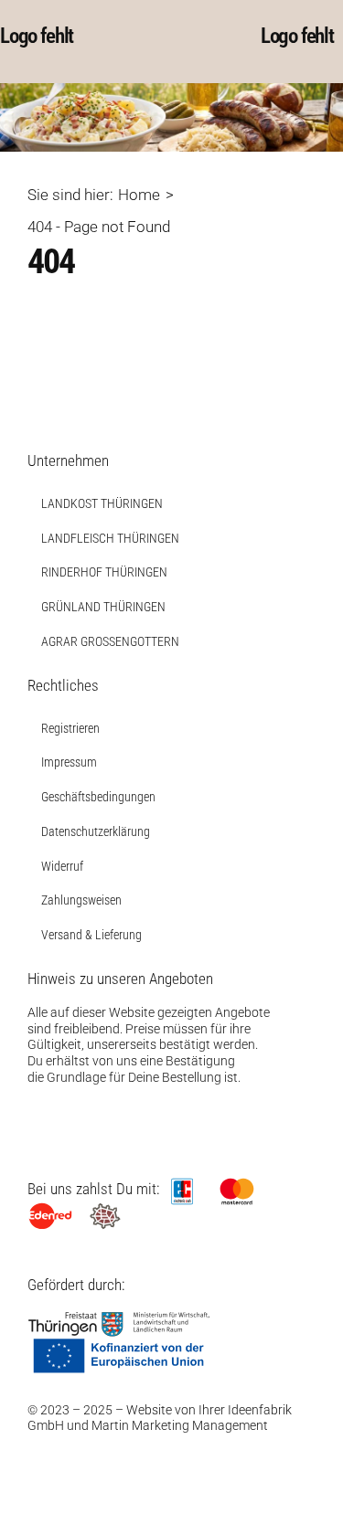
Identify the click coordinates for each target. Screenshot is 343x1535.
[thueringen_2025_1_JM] (118, 1318)
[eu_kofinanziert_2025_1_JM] (118, 1344)
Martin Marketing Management (179, 1425)
